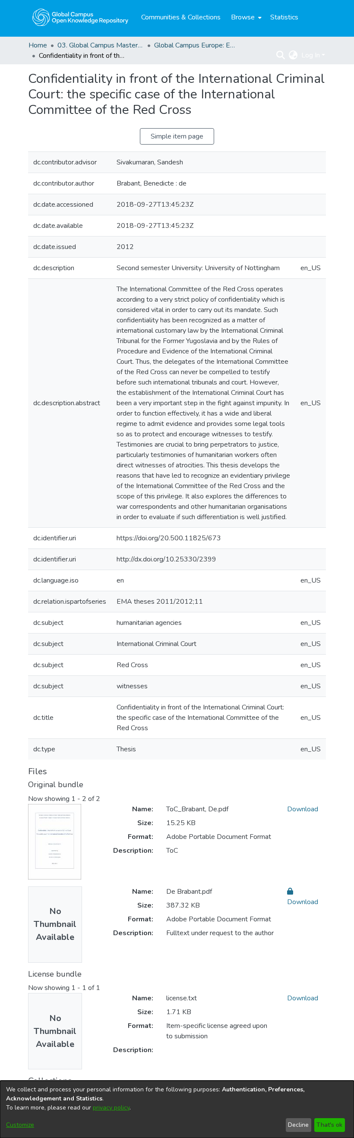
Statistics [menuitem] (284, 17)
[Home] (80, 17)
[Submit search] (280, 55)
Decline (298, 1125)
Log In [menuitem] (310, 55)
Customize (20, 1125)
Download (302, 809)
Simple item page (177, 136)
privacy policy (111, 1107)
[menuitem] (245, 17)
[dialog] (177, 1109)
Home (37, 45)
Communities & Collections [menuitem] (181, 17)
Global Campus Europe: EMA (197, 45)
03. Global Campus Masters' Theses (100, 45)
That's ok (329, 1125)
